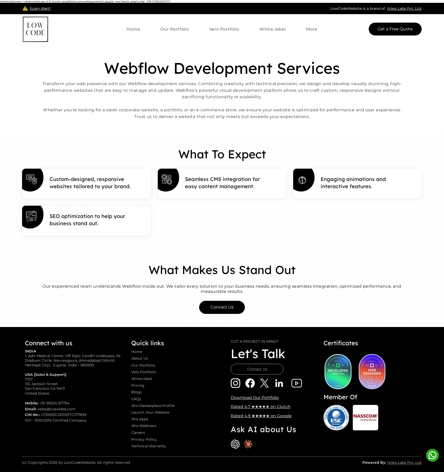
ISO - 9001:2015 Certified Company (56, 420)
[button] (311, 29)
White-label (141, 378)
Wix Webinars (143, 425)
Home (136, 351)
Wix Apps (139, 419)
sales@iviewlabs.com (56, 409)
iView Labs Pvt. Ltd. (404, 8)
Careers (138, 432)
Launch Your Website (150, 412)
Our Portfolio (143, 365)
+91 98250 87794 (54, 403)
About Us (139, 358)
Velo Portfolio (143, 372)
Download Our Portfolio (255, 397)
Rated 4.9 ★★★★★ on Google (261, 415)
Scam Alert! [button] (40, 8)
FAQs (136, 399)
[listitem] (86, 183)
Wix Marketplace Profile (152, 405)
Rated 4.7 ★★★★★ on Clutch (261, 406)
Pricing (137, 385)
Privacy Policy (144, 439)
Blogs (136, 392)
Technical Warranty (148, 446)
